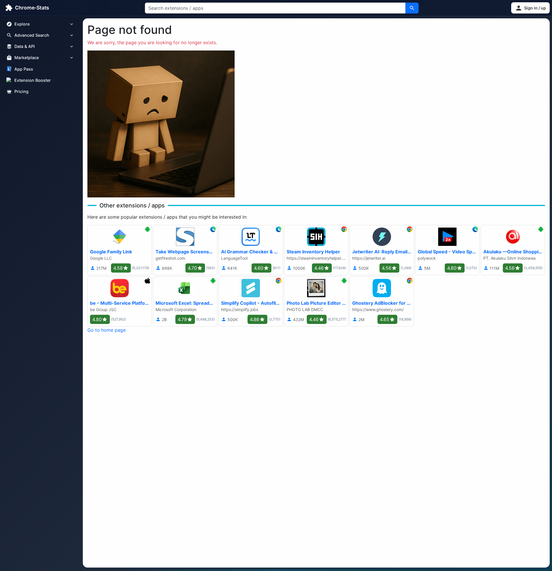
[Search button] (412, 8)
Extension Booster (32, 80)
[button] (530, 7)
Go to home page (106, 330)
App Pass (23, 69)
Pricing (21, 91)
